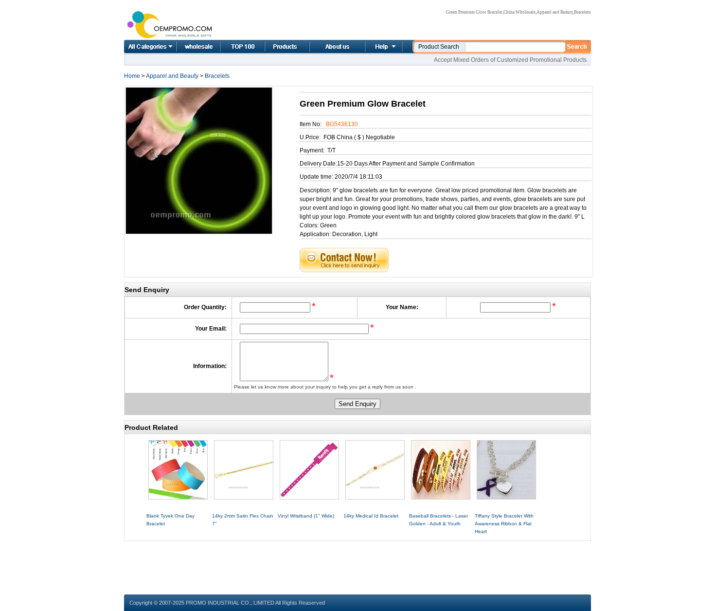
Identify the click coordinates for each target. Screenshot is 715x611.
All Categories (150, 46)
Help (382, 46)
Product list (275, 46)
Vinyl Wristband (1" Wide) (306, 515)
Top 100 (232, 46)
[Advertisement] (357, 563)
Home (187, 46)
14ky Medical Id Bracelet (370, 515)
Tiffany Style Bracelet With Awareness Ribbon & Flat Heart (504, 523)
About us (325, 46)
